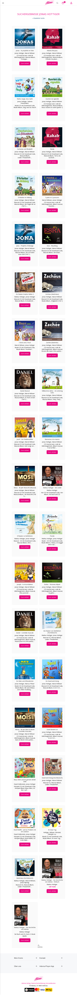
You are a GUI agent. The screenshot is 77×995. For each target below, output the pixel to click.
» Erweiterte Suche (38, 18)
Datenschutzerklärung (38, 983)
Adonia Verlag (26, 983)
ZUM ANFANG (39, 947)
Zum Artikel (25, 63)
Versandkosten (51, 983)
